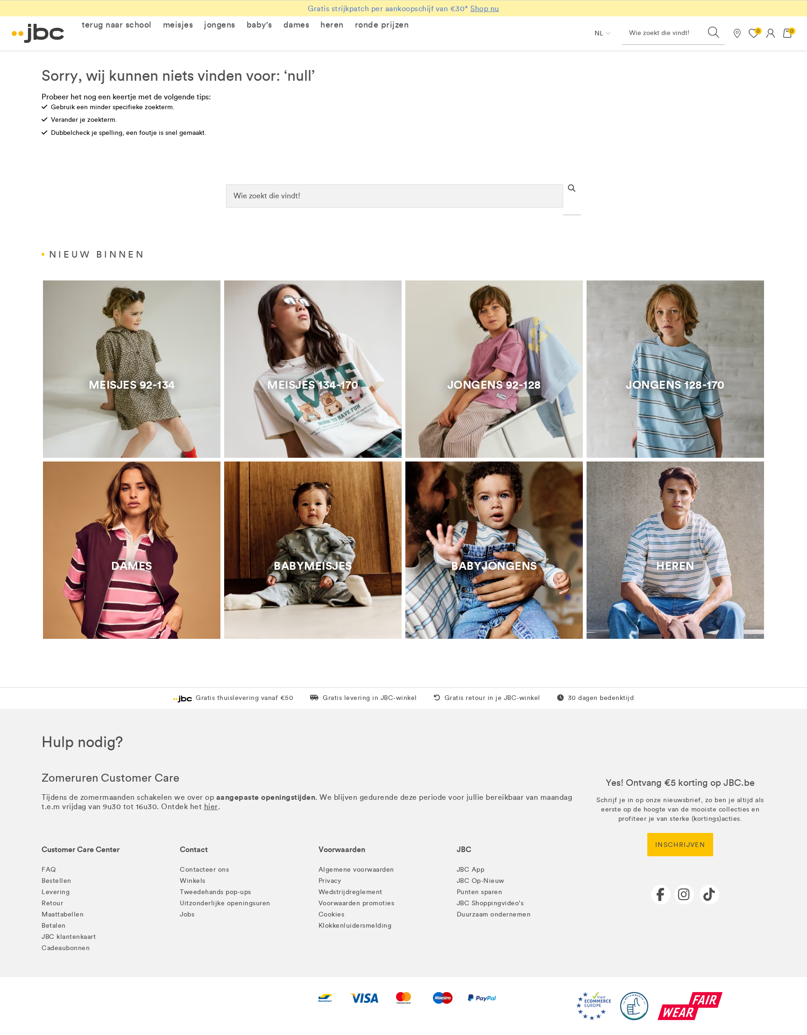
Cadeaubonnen (66, 948)
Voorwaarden (342, 849)
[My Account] (770, 33)
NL (599, 33)
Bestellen (56, 881)
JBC (464, 849)
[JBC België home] (38, 33)
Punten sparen (480, 892)
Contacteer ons (204, 870)
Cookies (332, 914)
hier (211, 806)
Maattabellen (63, 914)
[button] (117, 24)
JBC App (471, 870)
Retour (52, 903)
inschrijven (680, 845)
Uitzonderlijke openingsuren (225, 903)
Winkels (192, 881)
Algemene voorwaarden (356, 870)
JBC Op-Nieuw (480, 881)
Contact (194, 849)
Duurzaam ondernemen (494, 914)
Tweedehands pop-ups (215, 892)
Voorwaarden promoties (357, 903)
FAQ (49, 870)
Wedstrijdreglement (350, 892)
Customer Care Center (81, 849)
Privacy (330, 881)
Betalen (54, 926)
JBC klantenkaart (69, 937)
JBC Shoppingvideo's (490, 903)
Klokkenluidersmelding (355, 926)
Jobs (187, 914)
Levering (56, 892)
